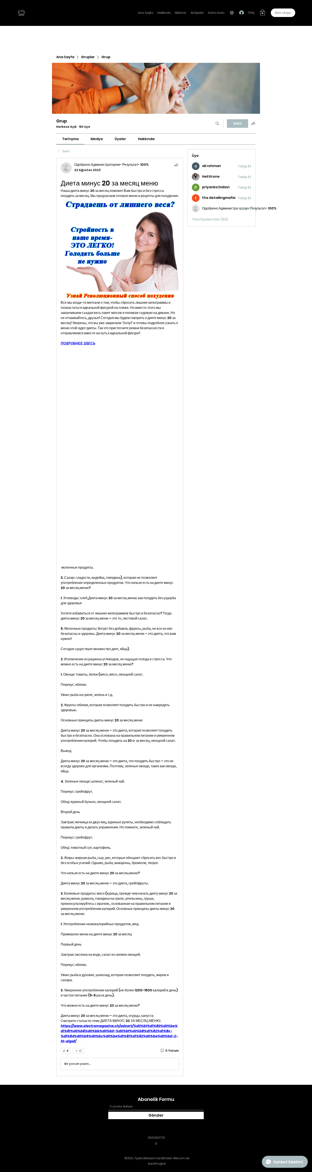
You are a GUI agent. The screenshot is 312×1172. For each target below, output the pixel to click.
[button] (262, 13)
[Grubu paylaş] (253, 123)
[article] (119, 617)
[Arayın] (217, 123)
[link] (70, 138)
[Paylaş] (176, 164)
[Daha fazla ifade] (78, 1051)
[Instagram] (232, 13)
